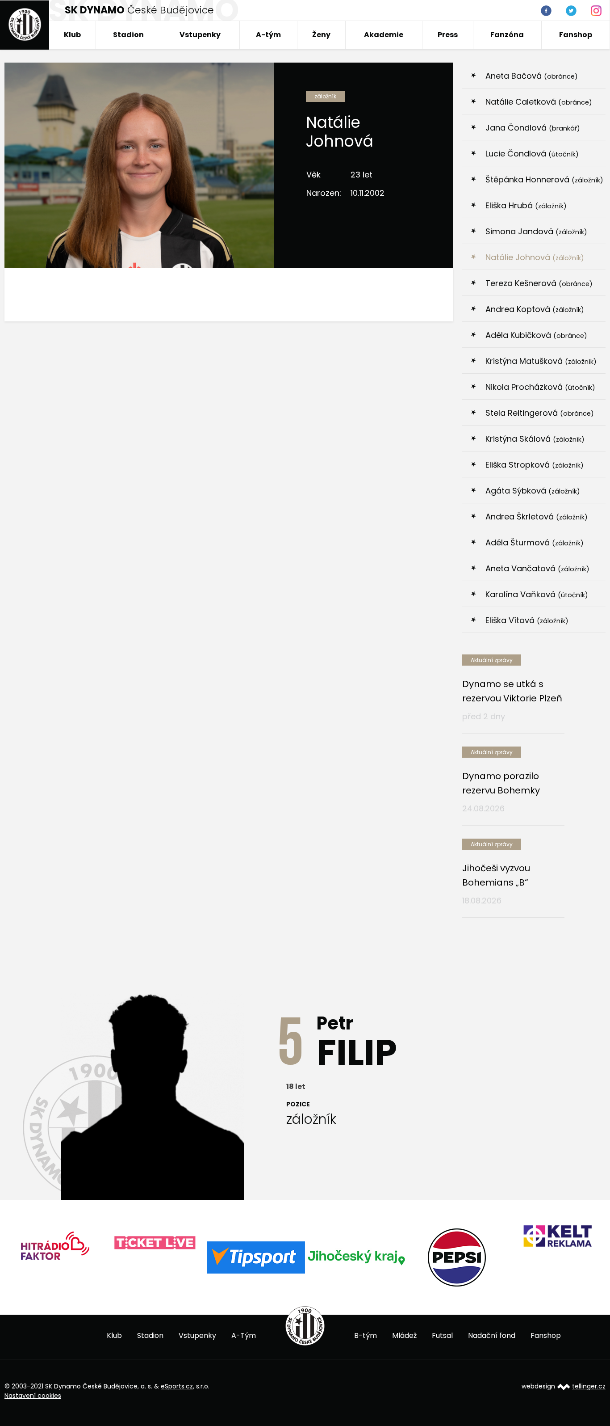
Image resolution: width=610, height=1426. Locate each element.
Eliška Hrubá (526, 205)
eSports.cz (177, 1386)
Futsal (442, 1335)
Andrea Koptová (534, 309)
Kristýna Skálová (535, 438)
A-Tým (243, 1335)
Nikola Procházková (540, 386)
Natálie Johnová (534, 257)
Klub (72, 35)
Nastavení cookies (32, 1395)
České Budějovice (139, 10)
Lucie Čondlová (532, 153)
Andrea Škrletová (536, 516)
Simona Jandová (536, 231)
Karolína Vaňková (536, 594)
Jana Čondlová (532, 127)
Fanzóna (507, 35)
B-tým (365, 1335)
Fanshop (575, 35)
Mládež (404, 1335)
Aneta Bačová (531, 75)
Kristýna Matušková (541, 361)
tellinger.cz (589, 1386)
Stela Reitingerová (539, 412)
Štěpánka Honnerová (544, 179)
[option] (54, 1248)
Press (448, 35)
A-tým (268, 35)
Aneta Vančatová (537, 568)
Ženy (321, 35)
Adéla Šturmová (534, 542)
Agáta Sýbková (532, 490)
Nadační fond (491, 1335)
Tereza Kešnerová (539, 283)
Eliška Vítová (526, 620)
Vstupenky (200, 35)
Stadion (128, 35)
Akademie (383, 35)
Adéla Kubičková (536, 335)
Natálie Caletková (538, 101)
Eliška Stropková (534, 464)
